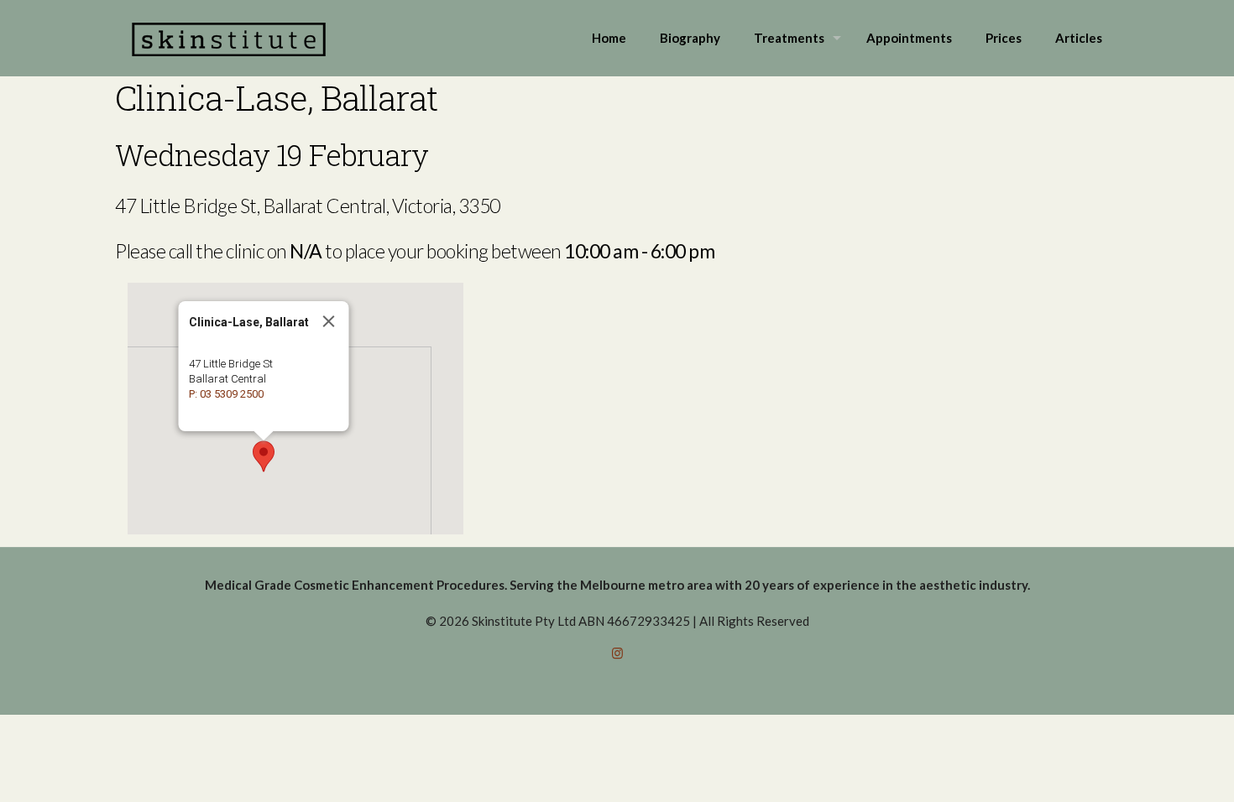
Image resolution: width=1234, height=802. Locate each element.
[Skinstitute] (229, 38)
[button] (264, 456)
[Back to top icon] (1153, 767)
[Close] (329, 321)
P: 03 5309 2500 (226, 394)
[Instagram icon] (617, 652)
